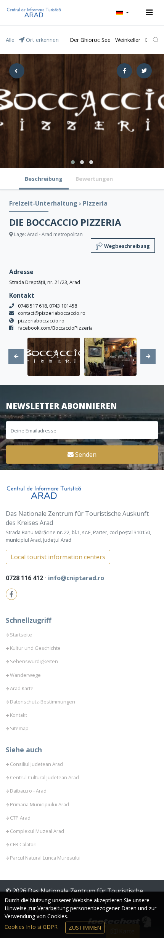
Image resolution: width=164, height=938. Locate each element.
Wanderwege (25, 675)
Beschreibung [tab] (44, 178)
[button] (122, 12)
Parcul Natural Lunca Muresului (45, 857)
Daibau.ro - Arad (28, 790)
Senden (85, 454)
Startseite (21, 634)
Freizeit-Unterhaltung (44, 203)
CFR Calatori (23, 844)
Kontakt (18, 714)
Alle (10, 39)
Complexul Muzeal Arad (37, 831)
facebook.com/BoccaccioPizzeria (55, 327)
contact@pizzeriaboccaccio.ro (51, 312)
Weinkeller (127, 39)
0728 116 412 (25, 578)
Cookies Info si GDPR (32, 926)
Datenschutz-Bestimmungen (42, 701)
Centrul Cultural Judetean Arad (44, 777)
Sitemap (19, 728)
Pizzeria (95, 203)
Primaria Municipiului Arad (39, 804)
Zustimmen (85, 927)
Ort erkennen (41, 39)
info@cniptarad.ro (76, 578)
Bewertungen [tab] (94, 178)
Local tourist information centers (58, 557)
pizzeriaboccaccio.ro (41, 320)
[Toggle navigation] (149, 12)
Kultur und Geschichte (35, 647)
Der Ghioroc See (90, 39)
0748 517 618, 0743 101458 (47, 305)
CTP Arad (20, 817)
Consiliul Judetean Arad (36, 764)
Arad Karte (22, 688)
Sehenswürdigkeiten (34, 661)
